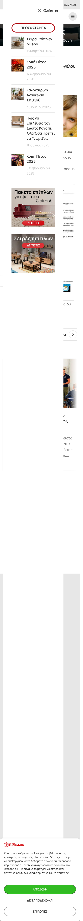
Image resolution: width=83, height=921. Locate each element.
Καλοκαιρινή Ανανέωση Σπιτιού (37, 95)
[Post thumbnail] (17, 45)
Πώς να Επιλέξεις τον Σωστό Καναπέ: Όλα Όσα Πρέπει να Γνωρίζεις (41, 128)
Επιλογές (40, 911)
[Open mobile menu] (72, 16)
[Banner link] (33, 207)
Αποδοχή (40, 889)
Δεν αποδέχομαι (40, 900)
